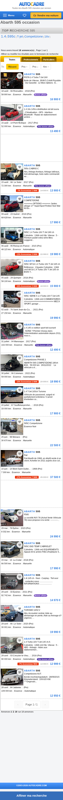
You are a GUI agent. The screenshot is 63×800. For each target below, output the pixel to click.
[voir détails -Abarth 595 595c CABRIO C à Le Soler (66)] (12, 171)
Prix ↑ (24, 66)
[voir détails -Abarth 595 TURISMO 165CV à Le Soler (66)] (12, 613)
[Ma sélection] (24, 15)
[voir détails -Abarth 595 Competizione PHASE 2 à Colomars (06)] (12, 362)
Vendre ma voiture (47, 15)
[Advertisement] (26, 139)
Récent (12, 66)
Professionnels (31, 60)
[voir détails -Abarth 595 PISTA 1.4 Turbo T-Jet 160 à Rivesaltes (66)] (12, 80)
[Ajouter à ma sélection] (20, 76)
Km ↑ (46, 66)
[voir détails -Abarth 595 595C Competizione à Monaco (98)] (12, 426)
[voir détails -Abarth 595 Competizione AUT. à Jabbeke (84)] (12, 677)
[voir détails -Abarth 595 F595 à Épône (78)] (12, 517)
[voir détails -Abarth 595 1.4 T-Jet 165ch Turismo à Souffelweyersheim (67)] (12, 394)
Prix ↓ (35, 66)
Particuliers (48, 60)
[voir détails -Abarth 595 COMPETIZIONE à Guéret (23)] (12, 203)
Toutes (12, 60)
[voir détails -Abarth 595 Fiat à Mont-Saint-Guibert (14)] (12, 458)
